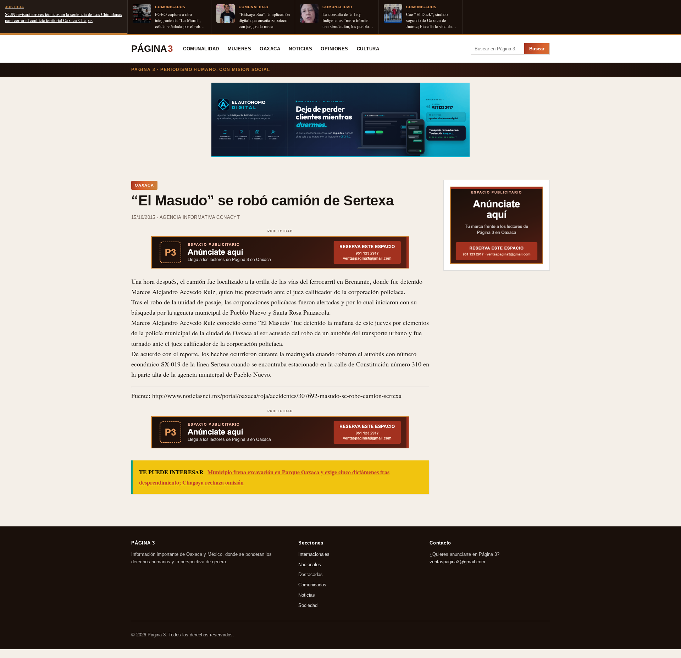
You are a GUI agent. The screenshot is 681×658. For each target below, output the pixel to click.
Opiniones (334, 48)
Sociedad (307, 605)
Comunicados (312, 584)
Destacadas (310, 574)
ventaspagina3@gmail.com (457, 561)
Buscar (536, 48)
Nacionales (309, 564)
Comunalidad (201, 48)
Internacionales (314, 554)
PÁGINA (152, 48)
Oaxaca (270, 48)
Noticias (300, 48)
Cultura (368, 48)
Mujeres (239, 48)
